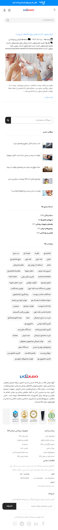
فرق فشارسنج (15, 259)
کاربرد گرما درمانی (44, 324)
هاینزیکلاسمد (30, 353)
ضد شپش (26, 335)
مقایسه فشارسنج (13, 271)
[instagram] (14, 523)
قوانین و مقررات (22, 440)
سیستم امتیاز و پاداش (20, 452)
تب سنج (16, 253)
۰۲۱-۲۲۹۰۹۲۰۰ (49, 478)
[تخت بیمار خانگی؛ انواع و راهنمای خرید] (47, 145)
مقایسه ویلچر (19, 265)
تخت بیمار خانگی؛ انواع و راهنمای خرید (26, 143)
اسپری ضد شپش (44, 271)
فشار (49, 265)
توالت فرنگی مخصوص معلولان (31, 341)
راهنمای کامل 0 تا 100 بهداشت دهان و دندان (24, 179)
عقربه (37, 253)
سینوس (16, 306)
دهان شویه (29, 271)
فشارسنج (47, 253)
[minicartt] (9, 10)
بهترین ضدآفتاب (17, 288)
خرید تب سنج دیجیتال (42, 318)
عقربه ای (27, 253)
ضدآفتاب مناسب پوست (42, 294)
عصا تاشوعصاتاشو (15, 318)
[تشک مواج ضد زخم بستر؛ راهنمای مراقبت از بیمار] (47, 169)
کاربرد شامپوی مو (44, 359)
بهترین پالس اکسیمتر (21, 312)
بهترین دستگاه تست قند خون (39, 288)
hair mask (13, 276)
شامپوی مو (29, 324)
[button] (4, 10)
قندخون (28, 259)
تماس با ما (24, 448)
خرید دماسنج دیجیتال (42, 335)
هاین (49, 259)
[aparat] (29, 523)
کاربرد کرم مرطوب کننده (36, 43)
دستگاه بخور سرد (24, 329)
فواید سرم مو (29, 306)
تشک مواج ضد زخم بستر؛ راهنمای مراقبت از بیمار (23, 167)
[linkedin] (36, 523)
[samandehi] (24, 416)
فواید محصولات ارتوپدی (24, 359)
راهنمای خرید (49, 436)
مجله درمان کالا (22, 456)
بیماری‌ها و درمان (46, 228)
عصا (27, 318)
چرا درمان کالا (23, 436)
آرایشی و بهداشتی (15, 39)
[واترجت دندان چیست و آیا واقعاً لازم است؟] (47, 193)
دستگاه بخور (23, 347)
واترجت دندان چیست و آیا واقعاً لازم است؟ (25, 191)
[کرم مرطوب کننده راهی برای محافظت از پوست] (29, 80)
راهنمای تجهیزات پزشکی (44, 224)
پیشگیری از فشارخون (20, 294)
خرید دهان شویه (16, 282)
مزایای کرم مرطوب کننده (44, 46)
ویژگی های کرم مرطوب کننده (16, 43)
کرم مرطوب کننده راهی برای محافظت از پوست (34, 34)
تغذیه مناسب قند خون (42, 312)
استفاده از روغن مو (35, 265)
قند (49, 341)
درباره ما (25, 444)
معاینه (15, 335)
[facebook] (43, 523)
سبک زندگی (48, 215)
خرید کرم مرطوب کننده (27, 46)
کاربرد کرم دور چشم (43, 329)
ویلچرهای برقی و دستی (42, 347)
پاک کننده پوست (44, 306)
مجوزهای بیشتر (49, 452)
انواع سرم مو (46, 282)
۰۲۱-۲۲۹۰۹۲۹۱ (38, 478)
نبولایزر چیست (45, 353)
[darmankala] (28, 9)
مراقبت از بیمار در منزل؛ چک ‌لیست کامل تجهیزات (23, 155)
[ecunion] (15, 416)
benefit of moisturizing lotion (31, 48)
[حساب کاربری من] (4, 10)
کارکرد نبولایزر (32, 282)
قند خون (39, 259)
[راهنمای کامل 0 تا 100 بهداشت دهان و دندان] (47, 181)
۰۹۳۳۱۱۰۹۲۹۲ (24, 478)
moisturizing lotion (12, 48)
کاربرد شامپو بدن (13, 353)
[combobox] (29, 20)
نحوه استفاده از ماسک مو (41, 300)
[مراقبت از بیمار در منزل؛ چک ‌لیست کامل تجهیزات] (47, 157)
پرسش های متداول (47, 440)
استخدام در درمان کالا (46, 456)
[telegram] (22, 523)
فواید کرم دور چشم (19, 300)
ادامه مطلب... (48, 97)
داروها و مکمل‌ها (46, 220)
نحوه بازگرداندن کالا (47, 444)
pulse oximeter (44, 276)
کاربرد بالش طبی (27, 276)
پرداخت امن (50, 448)
